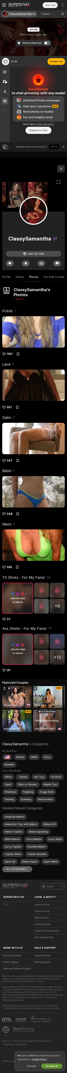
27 (8, 619)
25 (8, 670)
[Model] (61, 168)
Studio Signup (11, 962)
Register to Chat (38, 130)
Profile (6, 277)
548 (9, 514)
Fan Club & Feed (53, 277)
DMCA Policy (42, 917)
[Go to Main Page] (21, 5)
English (50, 886)
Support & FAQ (42, 955)
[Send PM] (57, 263)
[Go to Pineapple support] (6, 1029)
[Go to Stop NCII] (24, 1029)
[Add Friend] (41, 263)
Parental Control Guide (47, 931)
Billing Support (42, 962)
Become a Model (12, 955)
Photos (33, 277)
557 (9, 407)
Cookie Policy (39, 1059)
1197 (10, 354)
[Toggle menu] (4, 5)
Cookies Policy (43, 924)
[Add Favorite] (5, 61)
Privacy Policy (42, 904)
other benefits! (45, 124)
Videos (48, 14)
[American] (7, 757)
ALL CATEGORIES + (17, 869)
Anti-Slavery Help (44, 937)
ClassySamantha (15, 744)
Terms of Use (42, 911)
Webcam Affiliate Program (17, 968)
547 (9, 460)
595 (9, 567)
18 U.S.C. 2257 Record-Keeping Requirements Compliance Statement (26, 1043)
